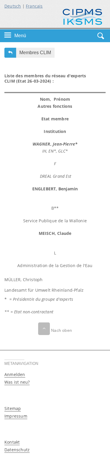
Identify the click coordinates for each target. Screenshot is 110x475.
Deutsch (12, 6)
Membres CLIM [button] (35, 52)
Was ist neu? (17, 382)
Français (34, 6)
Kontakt (12, 442)
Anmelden (14, 374)
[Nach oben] (44, 328)
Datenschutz (17, 449)
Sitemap (12, 408)
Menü (20, 35)
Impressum (15, 416)
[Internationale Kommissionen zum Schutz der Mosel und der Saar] (83, 16)
